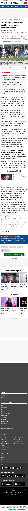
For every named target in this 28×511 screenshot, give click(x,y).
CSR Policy (10, 494)
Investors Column (5, 380)
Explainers (3, 419)
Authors (3, 386)
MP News (3, 445)
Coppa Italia (5, 247)
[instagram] (9, 468)
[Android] (21, 0)
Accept (13, 509)
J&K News (3, 457)
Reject (21, 509)
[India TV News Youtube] (26, 0)
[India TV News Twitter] (25, 0)
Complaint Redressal (6, 376)
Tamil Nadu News (5, 449)
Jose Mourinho (5, 250)
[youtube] (13, 468)
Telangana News (18, 441)
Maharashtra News (18, 437)
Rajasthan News (18, 439)
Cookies (4, 506)
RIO (15, 494)
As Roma (19, 247)
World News (4, 407)
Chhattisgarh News (5, 453)
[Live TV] (25, 3)
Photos (2, 409)
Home (2, 6)
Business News (4, 421)
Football (10, 19)
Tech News (3, 417)
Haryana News (4, 441)
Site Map (6, 492)
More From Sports (14, 270)
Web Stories (4, 388)
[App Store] (19, 475)
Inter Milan (12, 247)
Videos (7, 6)
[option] (14, 177)
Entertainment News (6, 413)
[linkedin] (16, 468)
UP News (3, 451)
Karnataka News (5, 459)
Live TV (3, 384)
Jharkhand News (5, 443)
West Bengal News (18, 443)
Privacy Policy (21, 492)
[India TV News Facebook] (24, 0)
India (12, 6)
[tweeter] (6, 468)
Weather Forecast (5, 395)
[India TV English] (15, 3)
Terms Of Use (13, 492)
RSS (19, 494)
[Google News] (4, 67)
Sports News (4, 415)
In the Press (4, 378)
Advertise (3, 374)
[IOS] (20, 0)
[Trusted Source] (12, 67)
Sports (21, 6)
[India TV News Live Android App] (7, 475)
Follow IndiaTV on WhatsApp (13, 254)
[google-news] (20, 468)
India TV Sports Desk (11, 30)
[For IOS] (19, 484)
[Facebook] (2, 468)
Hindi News (3, 382)
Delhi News (3, 439)
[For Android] (7, 484)
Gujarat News (4, 455)
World (16, 6)
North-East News (5, 447)
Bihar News (3, 437)
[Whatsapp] (22, 67)
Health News (4, 423)
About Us (3, 372)
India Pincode (4, 397)
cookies (5, 509)
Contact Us (3, 369)
